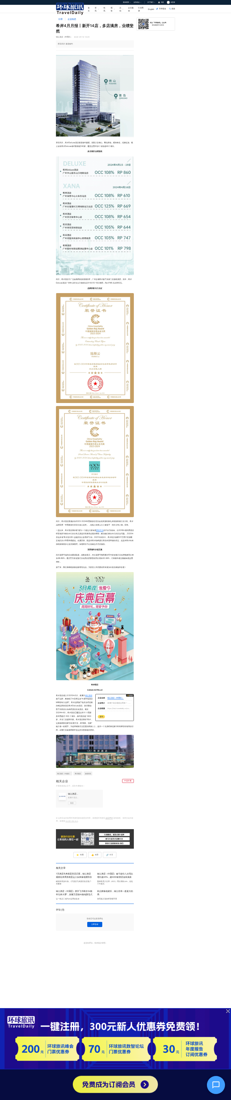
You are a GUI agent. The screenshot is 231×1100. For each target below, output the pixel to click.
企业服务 (131, 9)
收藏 (79, 855)
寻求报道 (162, 9)
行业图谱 (140, 9)
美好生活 (99, 530)
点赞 (94, 855)
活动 (120, 9)
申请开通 (127, 781)
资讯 (96, 9)
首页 (89, 9)
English (151, 9)
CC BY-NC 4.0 (72, 821)
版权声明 (109, 818)
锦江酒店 (88, 695)
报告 (111, 9)
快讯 (104, 9)
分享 (109, 855)
